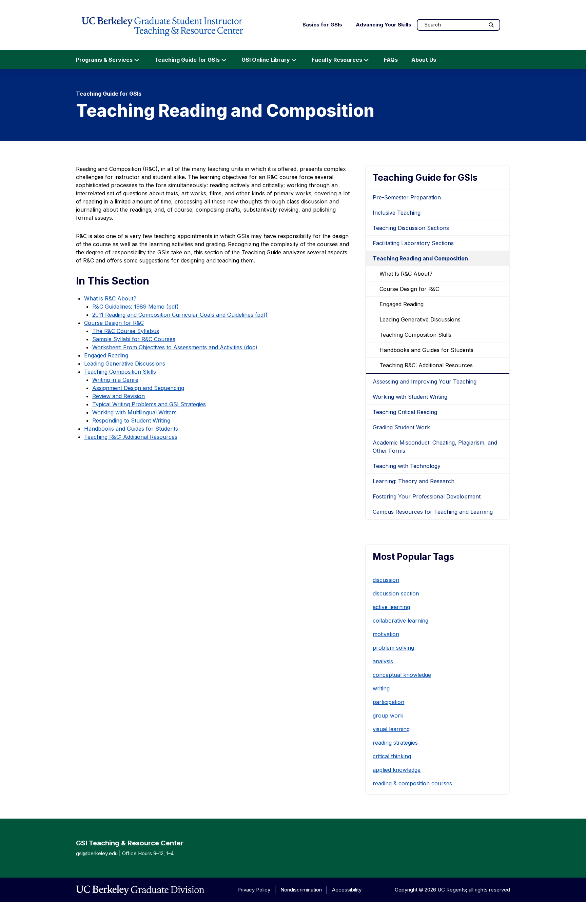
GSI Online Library (265, 59)
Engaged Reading (106, 355)
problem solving (393, 647)
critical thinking (392, 756)
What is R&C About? (110, 298)
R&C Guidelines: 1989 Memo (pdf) (135, 306)
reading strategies (395, 742)
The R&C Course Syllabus (125, 331)
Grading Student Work (401, 427)
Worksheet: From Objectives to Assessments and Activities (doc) (174, 347)
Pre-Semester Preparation (407, 197)
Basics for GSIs (322, 24)
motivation (386, 634)
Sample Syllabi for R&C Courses (133, 339)
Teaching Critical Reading (405, 412)
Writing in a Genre (115, 379)
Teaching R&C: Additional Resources (130, 436)
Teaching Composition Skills (120, 371)
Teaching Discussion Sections (411, 227)
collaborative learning (400, 620)
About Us (423, 59)
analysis (383, 661)
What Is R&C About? (405, 273)
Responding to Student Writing (131, 420)
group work (388, 715)
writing (381, 688)
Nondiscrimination (301, 889)
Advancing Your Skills (383, 24)
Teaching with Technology (407, 466)
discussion (386, 579)
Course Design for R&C (114, 322)
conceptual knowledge (402, 674)
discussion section (396, 593)
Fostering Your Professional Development (427, 496)
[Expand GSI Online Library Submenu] (294, 59)
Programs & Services (104, 59)
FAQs (391, 59)
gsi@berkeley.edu (97, 853)
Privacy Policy (253, 889)
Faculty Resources (337, 59)
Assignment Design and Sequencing (138, 388)
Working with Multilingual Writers (134, 412)
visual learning (391, 729)
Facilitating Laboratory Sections (413, 243)
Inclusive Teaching (397, 212)
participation (388, 702)
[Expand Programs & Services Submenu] (137, 59)
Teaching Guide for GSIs (187, 59)
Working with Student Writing (410, 396)
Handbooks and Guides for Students (131, 428)
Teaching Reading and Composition (420, 258)
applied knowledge (397, 769)
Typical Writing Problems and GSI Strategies (149, 404)
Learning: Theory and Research (413, 481)
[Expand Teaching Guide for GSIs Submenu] (224, 59)
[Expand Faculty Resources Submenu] (366, 59)
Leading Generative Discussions (124, 363)
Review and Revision (118, 396)
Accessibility (347, 889)
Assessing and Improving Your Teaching (424, 381)
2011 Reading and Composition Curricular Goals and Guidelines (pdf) (180, 314)
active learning (391, 607)
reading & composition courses (412, 783)
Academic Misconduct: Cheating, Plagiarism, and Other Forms (435, 446)
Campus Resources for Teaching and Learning (433, 511)
